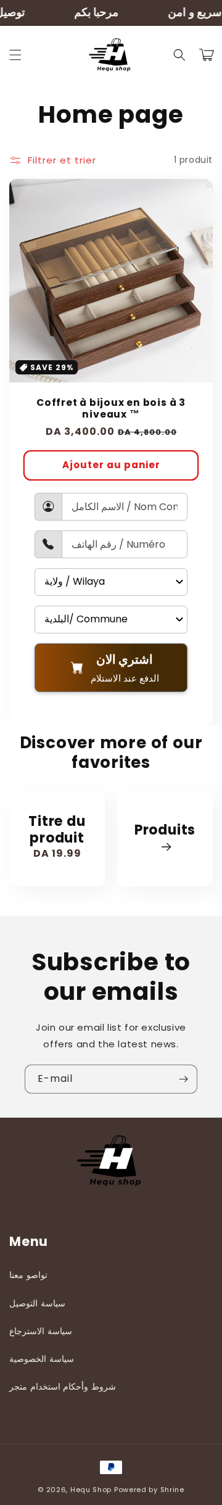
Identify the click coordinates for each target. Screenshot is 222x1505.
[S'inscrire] (183, 1079)
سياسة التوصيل (37, 1303)
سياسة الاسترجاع (40, 1331)
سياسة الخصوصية (41, 1359)
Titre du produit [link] (56, 829)
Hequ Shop (91, 1490)
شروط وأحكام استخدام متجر (62, 1386)
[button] (15, 54)
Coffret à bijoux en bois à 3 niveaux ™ (111, 408)
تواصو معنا (28, 1275)
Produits (164, 830)
